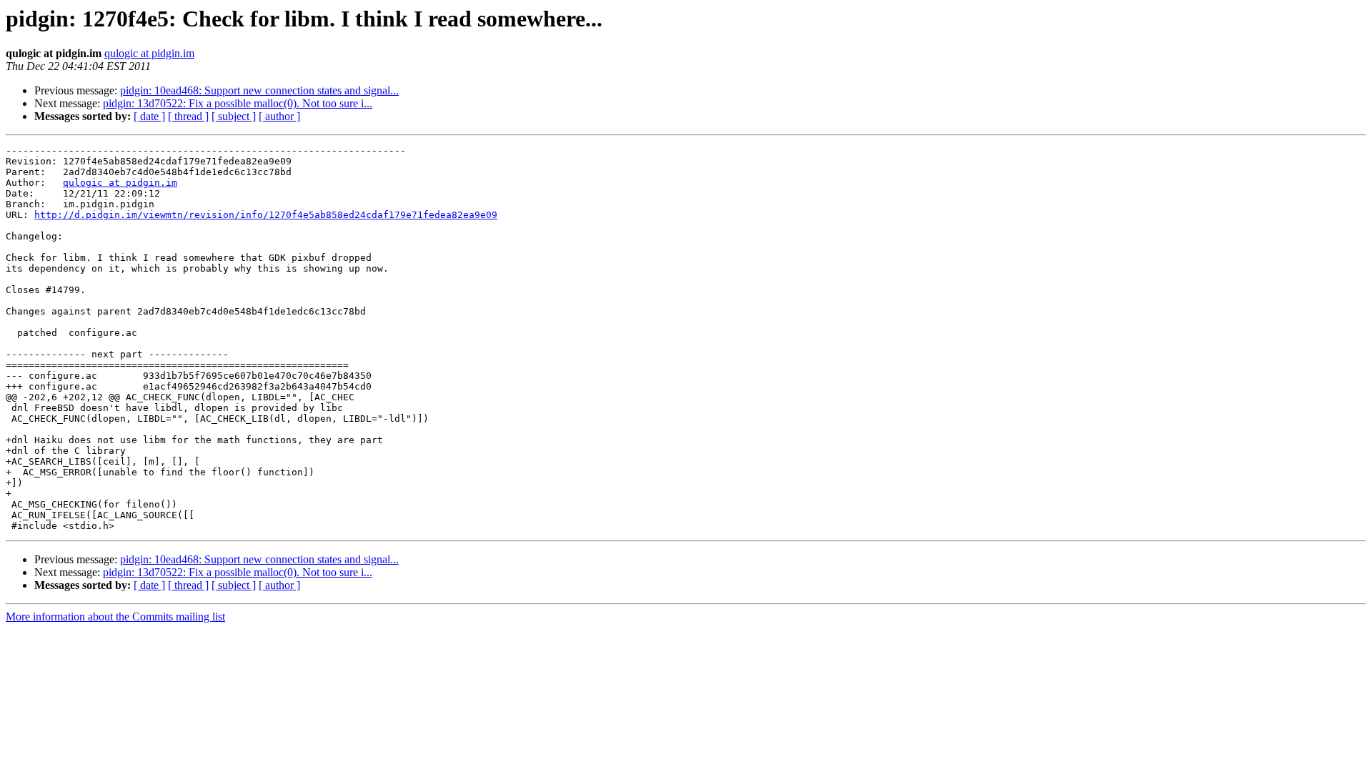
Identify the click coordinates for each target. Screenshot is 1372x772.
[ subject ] (234, 116)
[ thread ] (188, 116)
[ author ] (279, 116)
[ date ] (149, 116)
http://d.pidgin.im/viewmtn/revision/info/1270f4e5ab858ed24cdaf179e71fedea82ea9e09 (265, 214)
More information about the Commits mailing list (115, 616)
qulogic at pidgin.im (149, 53)
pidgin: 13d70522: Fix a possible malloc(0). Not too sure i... (237, 103)
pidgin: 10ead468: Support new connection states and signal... (259, 90)
